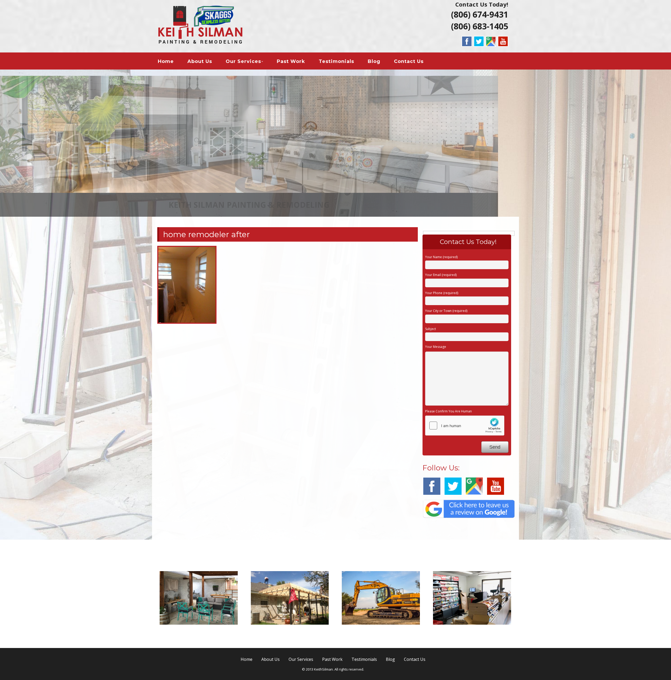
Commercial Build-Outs (472, 631)
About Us (199, 61)
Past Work (291, 61)
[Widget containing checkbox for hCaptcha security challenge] (464, 425)
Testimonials (336, 61)
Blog (374, 61)
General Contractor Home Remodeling (198, 634)
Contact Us (409, 61)
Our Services (243, 61)
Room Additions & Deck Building (290, 634)
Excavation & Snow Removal (380, 631)
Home (166, 61)
